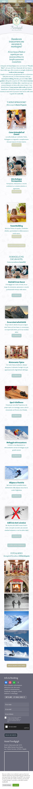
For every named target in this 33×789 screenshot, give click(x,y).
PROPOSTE (12, 1)
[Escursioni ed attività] (16, 312)
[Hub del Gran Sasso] (16, 272)
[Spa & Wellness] (16, 392)
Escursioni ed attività (16, 322)
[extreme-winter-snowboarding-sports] (16, 654)
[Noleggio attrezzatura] (16, 432)
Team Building (16, 225)
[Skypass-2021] (16, 620)
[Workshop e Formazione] (16, 166)
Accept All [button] (16, 785)
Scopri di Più (16, 145)
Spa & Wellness (16, 402)
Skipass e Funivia (16, 482)
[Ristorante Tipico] (16, 352)
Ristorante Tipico (16, 362)
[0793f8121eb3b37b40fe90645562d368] (16, 602)
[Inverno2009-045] (16, 638)
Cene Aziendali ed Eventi (16, 133)
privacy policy (14, 718)
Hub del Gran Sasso (16, 282)
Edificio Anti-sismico (16, 522)
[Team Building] (16, 212)
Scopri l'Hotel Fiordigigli (16, 545)
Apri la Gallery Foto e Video (16, 665)
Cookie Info (5, 781)
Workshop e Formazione (16, 180)
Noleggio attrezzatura (16, 442)
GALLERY (20, 1)
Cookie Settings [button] (7, 785)
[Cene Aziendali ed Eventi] (16, 119)
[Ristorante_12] (16, 568)
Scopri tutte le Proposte (16, 245)
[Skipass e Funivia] (16, 472)
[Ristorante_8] (16, 585)
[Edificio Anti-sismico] (16, 512)
